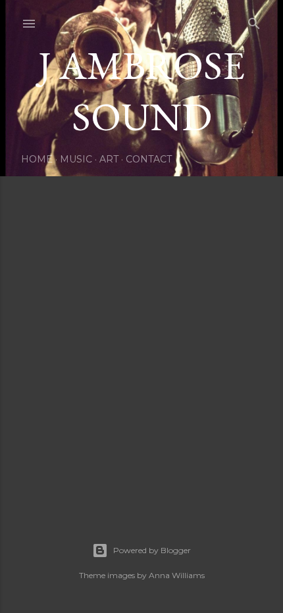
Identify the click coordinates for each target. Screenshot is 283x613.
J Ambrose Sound (141, 90)
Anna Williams (177, 575)
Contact (149, 159)
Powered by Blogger (152, 550)
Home (37, 159)
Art (108, 159)
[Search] (254, 21)
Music (76, 159)
